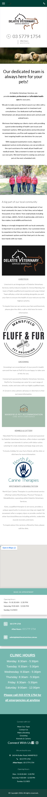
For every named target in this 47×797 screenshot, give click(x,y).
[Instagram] (37, 742)
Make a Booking (23, 733)
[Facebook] (33, 742)
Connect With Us (19, 742)
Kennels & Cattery (23, 738)
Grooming (23, 736)
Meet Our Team (23, 727)
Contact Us (23, 730)
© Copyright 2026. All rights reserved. (23, 793)
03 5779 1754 (27, 36)
